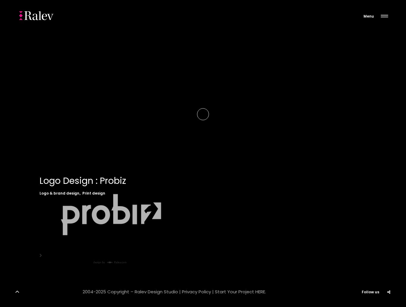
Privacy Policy (196, 292)
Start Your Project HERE (240, 292)
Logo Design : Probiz (83, 180)
